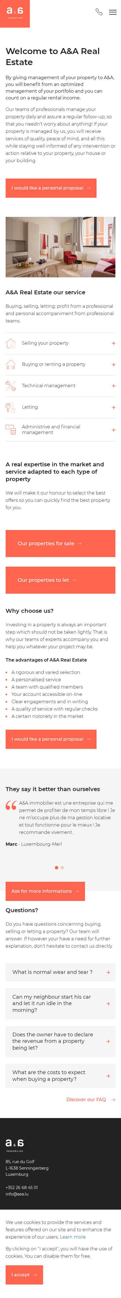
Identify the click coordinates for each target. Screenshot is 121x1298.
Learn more (73, 1237)
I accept (21, 1274)
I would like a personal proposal (47, 188)
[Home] (15, 14)
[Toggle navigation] (113, 13)
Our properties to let (43, 580)
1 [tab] (56, 867)
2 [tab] (62, 867)
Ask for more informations (42, 891)
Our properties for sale (46, 543)
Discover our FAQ (86, 1099)
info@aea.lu (17, 1194)
